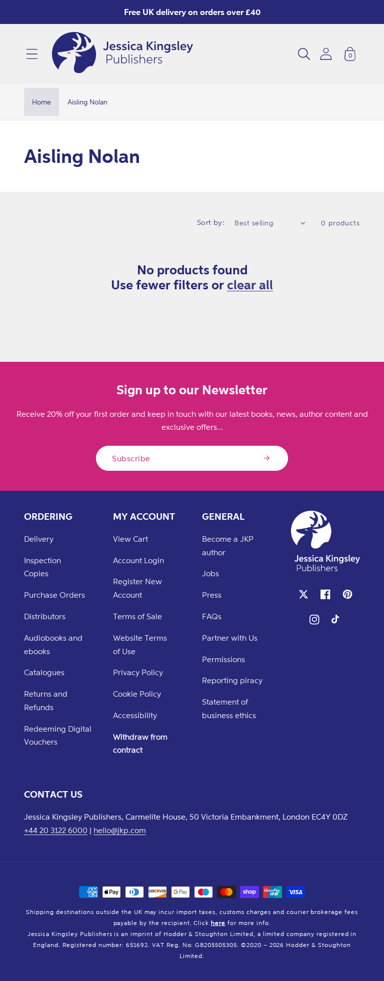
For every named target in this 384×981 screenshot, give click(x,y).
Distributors (45, 616)
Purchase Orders (54, 594)
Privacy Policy (138, 672)
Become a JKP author (228, 545)
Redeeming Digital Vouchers (58, 735)
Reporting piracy (232, 680)
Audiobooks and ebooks (53, 644)
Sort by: (211, 222)
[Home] (122, 54)
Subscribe (131, 458)
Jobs (210, 573)
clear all (250, 284)
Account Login (138, 560)
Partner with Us (230, 637)
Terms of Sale (137, 616)
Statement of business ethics (229, 708)
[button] (32, 54)
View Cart (130, 538)
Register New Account (137, 588)
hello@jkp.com (120, 830)
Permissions (223, 659)
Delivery (39, 538)
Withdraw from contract (140, 743)
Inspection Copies (42, 567)
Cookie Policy (137, 693)
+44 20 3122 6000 (56, 830)
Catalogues (44, 672)
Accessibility (135, 715)
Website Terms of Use (140, 644)
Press (212, 594)
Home (41, 101)
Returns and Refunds (46, 700)
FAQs (212, 616)
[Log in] (326, 53)
